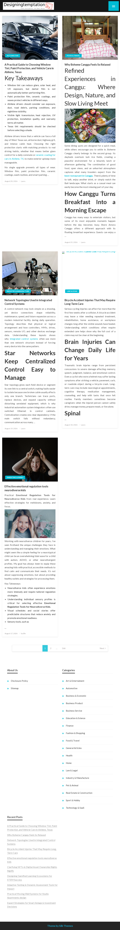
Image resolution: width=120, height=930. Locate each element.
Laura (23, 181)
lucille (23, 633)
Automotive (12, 56)
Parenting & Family (15, 477)
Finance (69, 725)
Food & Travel (73, 56)
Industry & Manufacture (18, 291)
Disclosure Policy (19, 680)
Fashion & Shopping (75, 733)
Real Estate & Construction (79, 792)
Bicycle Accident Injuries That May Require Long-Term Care (90, 302)
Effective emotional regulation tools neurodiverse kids (26, 488)
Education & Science (75, 718)
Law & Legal (72, 291)
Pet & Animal (72, 785)
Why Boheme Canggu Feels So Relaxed (87, 64)
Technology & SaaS (75, 807)
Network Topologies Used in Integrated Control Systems (28, 302)
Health (69, 755)
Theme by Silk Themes (60, 925)
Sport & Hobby (73, 800)
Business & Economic (76, 695)
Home (69, 763)
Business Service (74, 710)
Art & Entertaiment (75, 680)
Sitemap (15, 688)
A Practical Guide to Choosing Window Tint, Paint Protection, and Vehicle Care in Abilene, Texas (29, 68)
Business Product (74, 703)
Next (102, 648)
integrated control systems (24, 338)
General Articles (74, 748)
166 (63, 648)
